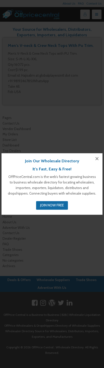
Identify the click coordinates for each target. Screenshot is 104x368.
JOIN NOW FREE (52, 205)
